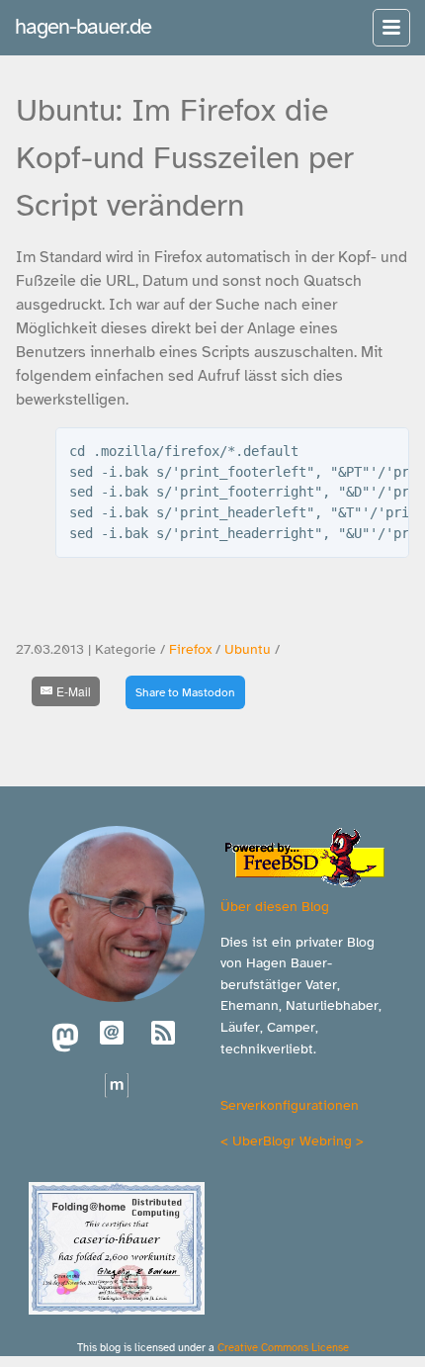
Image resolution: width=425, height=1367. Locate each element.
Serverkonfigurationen (289, 1105)
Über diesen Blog (274, 906)
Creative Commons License (283, 1347)
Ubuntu (247, 649)
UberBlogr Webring (292, 1140)
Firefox (190, 649)
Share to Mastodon (185, 692)
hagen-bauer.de (83, 26)
